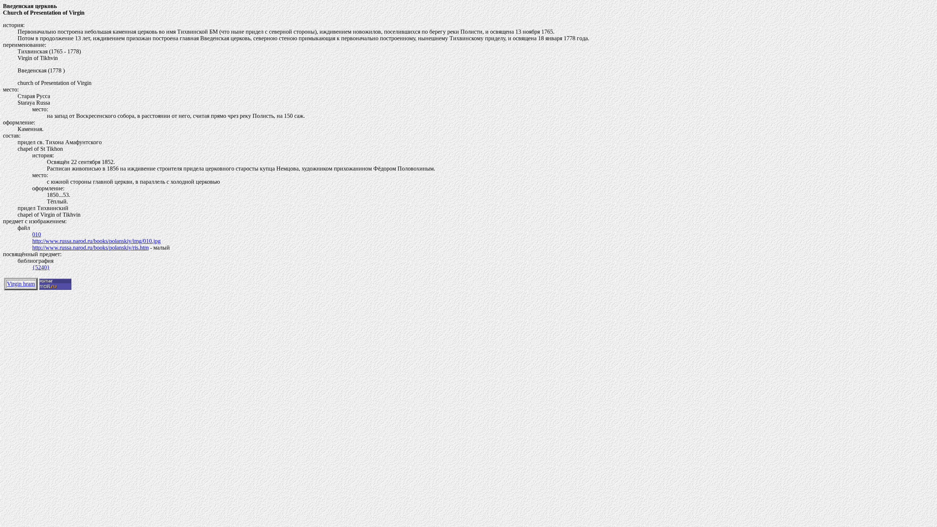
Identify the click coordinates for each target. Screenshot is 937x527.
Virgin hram (21, 284)
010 (36, 234)
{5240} (41, 267)
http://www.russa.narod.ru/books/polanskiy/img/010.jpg (96, 241)
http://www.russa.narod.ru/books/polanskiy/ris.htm (90, 247)
